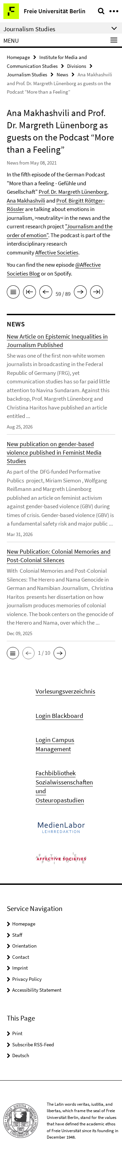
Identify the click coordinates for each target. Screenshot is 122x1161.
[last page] (96, 293)
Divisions (76, 66)
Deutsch (20, 1055)
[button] (13, 653)
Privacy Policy (27, 979)
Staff (17, 935)
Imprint (20, 968)
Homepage (18, 57)
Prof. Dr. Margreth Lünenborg (73, 191)
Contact (20, 957)
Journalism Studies (27, 74)
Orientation (24, 946)
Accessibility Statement (36, 990)
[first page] (29, 293)
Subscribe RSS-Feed (33, 1044)
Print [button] (17, 1033)
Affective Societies (56, 252)
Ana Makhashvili (26, 200)
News (62, 74)
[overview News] (13, 293)
